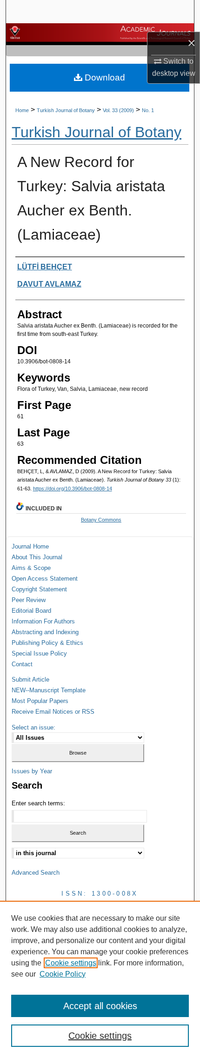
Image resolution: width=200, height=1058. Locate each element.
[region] (100, 979)
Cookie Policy (63, 974)
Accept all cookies (100, 1006)
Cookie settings (70, 963)
